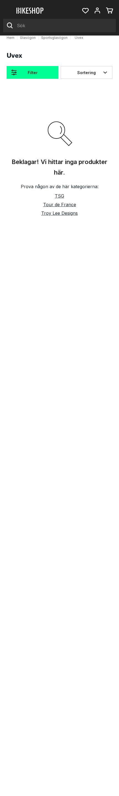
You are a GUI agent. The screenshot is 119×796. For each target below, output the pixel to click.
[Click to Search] (10, 25)
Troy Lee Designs (59, 213)
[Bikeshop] (30, 10)
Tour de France (59, 204)
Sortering (86, 72)
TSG (59, 196)
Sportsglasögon (54, 38)
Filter (33, 72)
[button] (85, 10)
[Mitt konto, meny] (97, 10)
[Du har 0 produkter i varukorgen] (110, 10)
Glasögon (28, 38)
